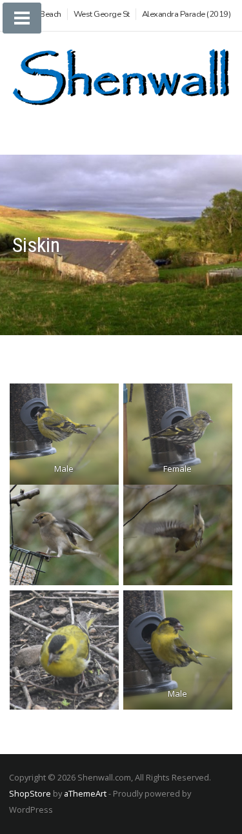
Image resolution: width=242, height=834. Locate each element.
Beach (50, 14)
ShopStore (30, 793)
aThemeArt (85, 793)
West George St (102, 14)
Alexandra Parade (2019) (186, 14)
